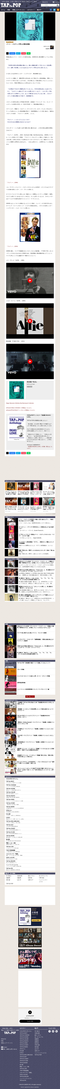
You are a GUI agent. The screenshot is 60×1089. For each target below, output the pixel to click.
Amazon (30, 386)
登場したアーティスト (18, 10)
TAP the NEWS (15, 807)
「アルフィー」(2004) (12, 246)
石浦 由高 (19, 875)
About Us (45, 2)
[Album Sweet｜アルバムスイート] (30, 937)
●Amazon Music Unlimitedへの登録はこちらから (19, 407)
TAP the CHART (13, 829)
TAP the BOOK (14, 836)
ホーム (3, 10)
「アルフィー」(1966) (12, 182)
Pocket (23, 53)
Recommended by (49, 513)
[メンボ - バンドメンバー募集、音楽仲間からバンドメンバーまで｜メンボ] (30, 958)
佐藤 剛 (47, 48)
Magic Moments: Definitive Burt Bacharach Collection (20, 403)
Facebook (12, 53)
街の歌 (13, 840)
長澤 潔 (30, 877)
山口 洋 (19, 879)
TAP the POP (9, 883)
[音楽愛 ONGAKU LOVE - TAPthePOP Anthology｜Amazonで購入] (30, 916)
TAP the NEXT (13, 782)
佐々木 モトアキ (43, 875)
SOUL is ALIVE (11, 858)
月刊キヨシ (12, 811)
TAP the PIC (13, 869)
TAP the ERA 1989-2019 (13, 822)
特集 (8, 10)
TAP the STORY (12, 803)
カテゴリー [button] (30, 10)
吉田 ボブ (30, 879)
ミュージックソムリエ (14, 865)
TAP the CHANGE (13, 785)
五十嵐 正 (8, 875)
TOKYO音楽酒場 (13, 851)
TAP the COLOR (12, 793)
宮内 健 (8, 879)
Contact (57, 2)
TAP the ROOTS (13, 796)
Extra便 (13, 814)
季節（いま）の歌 (12, 843)
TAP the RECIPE (11, 862)
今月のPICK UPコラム (12, 778)
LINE (28, 53)
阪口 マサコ (31, 875)
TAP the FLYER (14, 833)
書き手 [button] (39, 10)
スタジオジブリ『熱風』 (14, 854)
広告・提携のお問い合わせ (10, 1049)
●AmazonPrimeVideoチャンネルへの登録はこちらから (20, 410)
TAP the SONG (14, 800)
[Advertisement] (30, 468)
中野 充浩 (41, 877)
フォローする (30, 1021)
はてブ (18, 53)
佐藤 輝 (19, 877)
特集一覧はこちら (30, 696)
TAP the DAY (12, 825)
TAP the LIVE (12, 847)
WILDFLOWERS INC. (25, 1084)
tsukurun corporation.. (34, 1087)
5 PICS (15, 818)
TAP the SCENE (13, 789)
